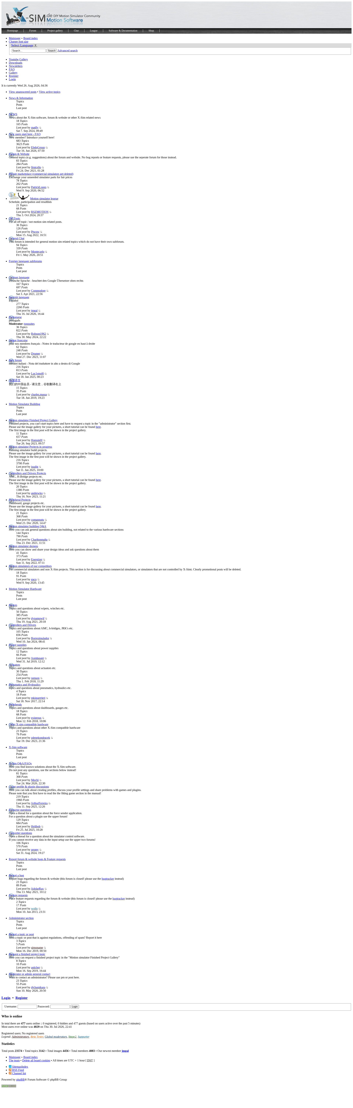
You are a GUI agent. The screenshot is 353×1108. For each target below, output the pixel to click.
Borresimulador (40, 638)
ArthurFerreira (39, 803)
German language (19, 277)
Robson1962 (38, 333)
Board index (30, 38)
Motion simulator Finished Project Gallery (33, 420)
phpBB (20, 1079)
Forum (32, 30)
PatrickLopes (38, 187)
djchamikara (38, 987)
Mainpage (14, 38)
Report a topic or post (21, 934)
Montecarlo (37, 251)
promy (35, 849)
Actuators (14, 664)
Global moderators (56, 1036)
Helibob (35, 826)
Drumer (35, 353)
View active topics (49, 91)
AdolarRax (37, 888)
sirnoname (37, 947)
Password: (44, 1006)
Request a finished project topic (27, 954)
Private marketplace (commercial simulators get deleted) (41, 173)
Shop (151, 30)
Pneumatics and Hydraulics (24, 684)
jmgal (34, 310)
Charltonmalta (39, 539)
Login (12, 79)
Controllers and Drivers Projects (27, 473)
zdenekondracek (40, 737)
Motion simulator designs (23, 546)
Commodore (38, 290)
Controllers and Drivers (22, 625)
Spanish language (19, 297)
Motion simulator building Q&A (27, 526)
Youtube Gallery (18, 59)
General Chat (16, 238)
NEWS (13, 114)
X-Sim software (18, 747)
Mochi (35, 780)
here (98, 426)
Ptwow (35, 231)
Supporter (83, 1036)
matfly (34, 127)
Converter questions (20, 833)
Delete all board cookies (36, 1060)
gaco (34, 579)
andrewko (37, 493)
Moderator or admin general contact (29, 974)
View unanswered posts (22, 91)
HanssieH (36, 440)
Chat (76, 30)
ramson (35, 678)
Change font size (18, 41)
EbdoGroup (38, 147)
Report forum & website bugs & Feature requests (37, 859)
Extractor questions (20, 809)
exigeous (36, 717)
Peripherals (15, 704)
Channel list (18, 1073)
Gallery (13, 72)
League (93, 30)
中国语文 (15, 380)
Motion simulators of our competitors (30, 566)
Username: (10, 1006)
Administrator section (21, 918)
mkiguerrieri (38, 697)
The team (14, 1060)
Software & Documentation (123, 30)
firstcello (36, 167)
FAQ (12, 69)
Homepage (12, 30)
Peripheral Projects (20, 499)
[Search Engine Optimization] (8, 1086)
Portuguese (15, 317)
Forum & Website (19, 154)
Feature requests (18, 895)
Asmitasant (37, 658)
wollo (34, 908)
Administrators (20, 1036)
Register (13, 76)
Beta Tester (37, 1036)
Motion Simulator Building (24, 404)
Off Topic (14, 218)
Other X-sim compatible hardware (28, 724)
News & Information (21, 98)
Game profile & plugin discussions (29, 786)
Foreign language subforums (25, 261)
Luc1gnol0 (37, 373)
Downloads (15, 62)
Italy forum (15, 360)
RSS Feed (17, 1070)
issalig (34, 466)
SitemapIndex (19, 1066)
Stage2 (72, 1036)
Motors (13, 605)
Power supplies (17, 644)
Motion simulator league (44, 198)
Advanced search (68, 50)
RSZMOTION (40, 211)
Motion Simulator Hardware (25, 588)
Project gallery (55, 30)
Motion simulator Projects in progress (30, 446)
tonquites (29, 323)
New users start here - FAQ (25, 134)
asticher (35, 967)
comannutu (37, 519)
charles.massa (39, 394)
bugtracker (108, 878)
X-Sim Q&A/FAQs (20, 763)
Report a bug (16, 875)
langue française (18, 340)
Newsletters (15, 66)
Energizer (36, 559)
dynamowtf (37, 618)
